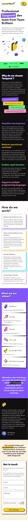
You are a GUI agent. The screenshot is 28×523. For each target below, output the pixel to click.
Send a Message (14, 510)
